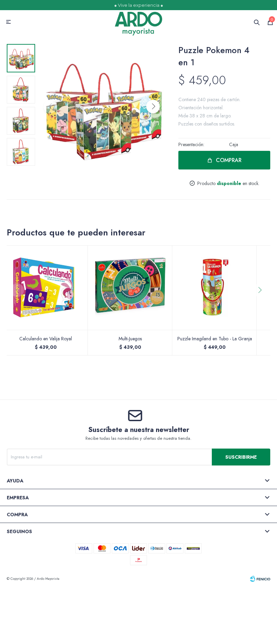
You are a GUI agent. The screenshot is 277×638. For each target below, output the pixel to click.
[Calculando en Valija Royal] (45, 287)
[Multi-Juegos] (130, 287)
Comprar (229, 160)
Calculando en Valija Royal (45, 338)
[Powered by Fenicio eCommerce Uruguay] (260, 579)
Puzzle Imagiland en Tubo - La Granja (214, 338)
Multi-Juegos (130, 338)
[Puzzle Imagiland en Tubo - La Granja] (214, 287)
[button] (153, 106)
